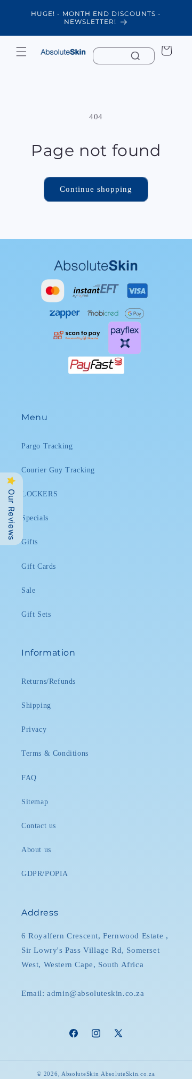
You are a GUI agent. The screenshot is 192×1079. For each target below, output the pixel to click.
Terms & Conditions (55, 753)
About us (36, 850)
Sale (28, 590)
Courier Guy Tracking (58, 470)
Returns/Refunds (48, 681)
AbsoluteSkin (80, 1073)
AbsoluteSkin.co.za (128, 1073)
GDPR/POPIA (44, 874)
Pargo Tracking (47, 446)
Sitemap (34, 802)
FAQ (29, 778)
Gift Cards (38, 566)
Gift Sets (36, 614)
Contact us (38, 826)
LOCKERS (39, 494)
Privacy (33, 729)
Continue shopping (96, 189)
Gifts (29, 542)
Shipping (36, 705)
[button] (21, 51)
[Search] (135, 56)
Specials (35, 518)
